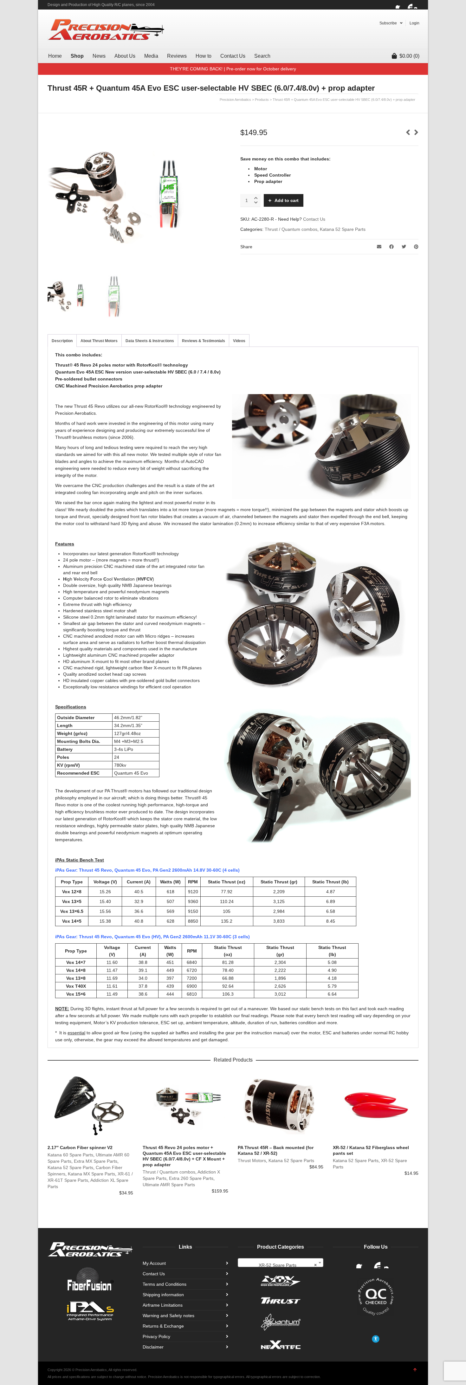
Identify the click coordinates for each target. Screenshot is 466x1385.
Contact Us (314, 219)
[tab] (62, 341)
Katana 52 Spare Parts (343, 229)
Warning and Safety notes (168, 1315)
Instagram (418, 5)
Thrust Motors (252, 1160)
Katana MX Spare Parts (91, 1173)
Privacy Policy (156, 1336)
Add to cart (287, 200)
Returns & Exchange (163, 1326)
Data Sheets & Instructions (150, 341)
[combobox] (280, 1262)
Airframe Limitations (163, 1305)
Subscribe (388, 23)
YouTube (408, 5)
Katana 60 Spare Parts (70, 1154)
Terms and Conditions (164, 1284)
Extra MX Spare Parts (95, 1161)
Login (414, 23)
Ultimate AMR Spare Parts (169, 1184)
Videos (239, 341)
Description (62, 341)
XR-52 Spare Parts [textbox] (288, 1265)
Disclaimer (153, 1346)
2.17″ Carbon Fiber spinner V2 (80, 1147)
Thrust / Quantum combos (291, 229)
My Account (154, 1263)
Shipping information (163, 1294)
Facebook (399, 5)
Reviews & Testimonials (203, 341)
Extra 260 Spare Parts (191, 1178)
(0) (409, 56)
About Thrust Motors (99, 341)
